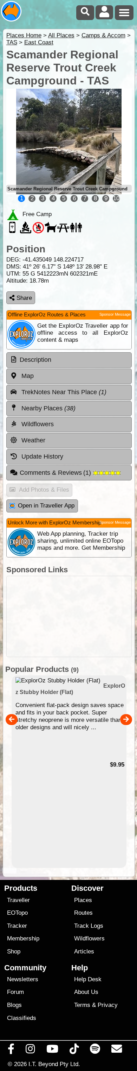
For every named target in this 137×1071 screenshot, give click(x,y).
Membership (23, 938)
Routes (83, 912)
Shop (13, 951)
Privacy (108, 1005)
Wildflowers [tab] (37, 424)
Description (35, 359)
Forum (15, 992)
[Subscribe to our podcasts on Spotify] (95, 1050)
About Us (86, 992)
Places (83, 900)
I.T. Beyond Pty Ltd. (54, 1063)
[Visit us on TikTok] (74, 1050)
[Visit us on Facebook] (11, 1050)
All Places (61, 35)
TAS (11, 42)
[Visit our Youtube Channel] (52, 1050)
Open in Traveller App (46, 505)
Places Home (23, 35)
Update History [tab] (41, 456)
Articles (84, 951)
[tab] (69, 360)
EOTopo (17, 912)
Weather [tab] (32, 440)
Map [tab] (27, 375)
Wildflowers (89, 938)
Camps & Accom (103, 35)
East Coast (38, 42)
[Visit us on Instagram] (30, 1050)
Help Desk (88, 979)
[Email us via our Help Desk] (117, 1050)
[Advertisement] (69, 616)
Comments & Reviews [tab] (56, 472)
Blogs (14, 1005)
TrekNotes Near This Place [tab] (63, 392)
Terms (82, 1005)
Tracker (17, 925)
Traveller (18, 900)
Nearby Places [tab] (48, 408)
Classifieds (21, 1018)
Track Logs (88, 925)
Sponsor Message (115, 314)
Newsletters (22, 979)
